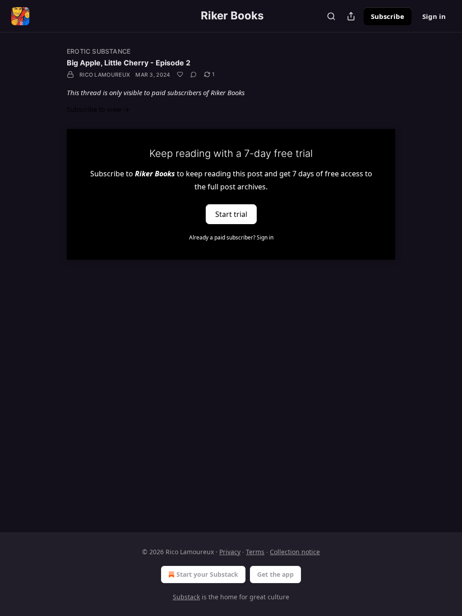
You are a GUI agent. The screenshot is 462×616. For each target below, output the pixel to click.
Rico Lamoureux (104, 74)
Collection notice (295, 551)
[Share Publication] (351, 16)
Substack (186, 597)
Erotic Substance (98, 51)
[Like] (180, 74)
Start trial (231, 214)
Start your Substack (207, 574)
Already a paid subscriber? (231, 237)
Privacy (229, 551)
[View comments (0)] (193, 74)
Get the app (275, 574)
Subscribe (387, 16)
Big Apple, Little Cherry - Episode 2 (128, 62)
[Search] (331, 16)
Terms (255, 551)
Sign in (434, 16)
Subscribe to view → (98, 109)
